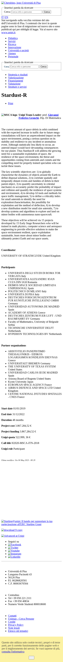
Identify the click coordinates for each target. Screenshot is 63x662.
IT (2, 17)
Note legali (14, 627)
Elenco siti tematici (18, 630)
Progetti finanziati (13, 501)
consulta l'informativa (13, 651)
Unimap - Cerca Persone (21, 618)
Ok (31, 657)
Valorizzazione (16, 77)
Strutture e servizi (17, 86)
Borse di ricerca (12, 487)
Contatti (7, 466)
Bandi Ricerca (11, 480)
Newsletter (8, 473)
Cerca (7, 11)
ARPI (5, 515)
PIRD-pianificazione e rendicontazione (27, 494)
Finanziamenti (15, 80)
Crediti (11, 621)
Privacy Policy (16, 624)
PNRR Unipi (10, 508)
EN (6, 17)
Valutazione (14, 83)
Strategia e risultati (18, 74)
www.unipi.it (8, 32)
